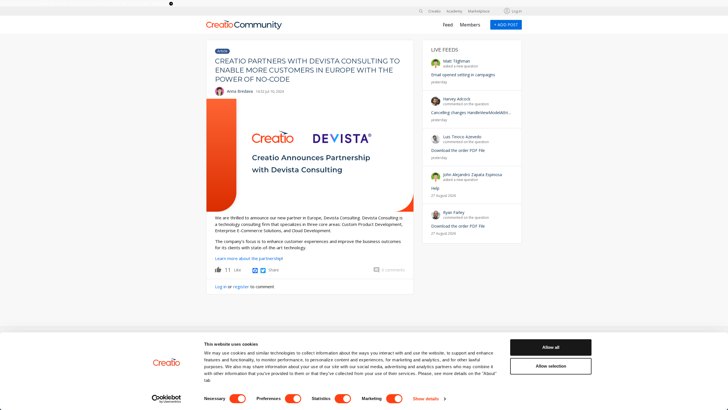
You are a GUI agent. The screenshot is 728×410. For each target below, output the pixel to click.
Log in (517, 11)
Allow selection (551, 366)
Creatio (434, 11)
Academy (454, 11)
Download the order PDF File (458, 150)
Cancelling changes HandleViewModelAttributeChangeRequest (488, 112)
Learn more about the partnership (248, 258)
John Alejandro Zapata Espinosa (472, 174)
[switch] (293, 398)
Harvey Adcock (456, 99)
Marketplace (479, 11)
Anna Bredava (240, 91)
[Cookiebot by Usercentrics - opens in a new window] (166, 399)
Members (470, 25)
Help (435, 188)
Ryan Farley (453, 212)
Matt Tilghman (456, 61)
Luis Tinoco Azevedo (462, 136)
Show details (426, 398)
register (241, 286)
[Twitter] (263, 270)
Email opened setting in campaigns (463, 74)
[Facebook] (255, 270)
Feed (448, 25)
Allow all (550, 347)
